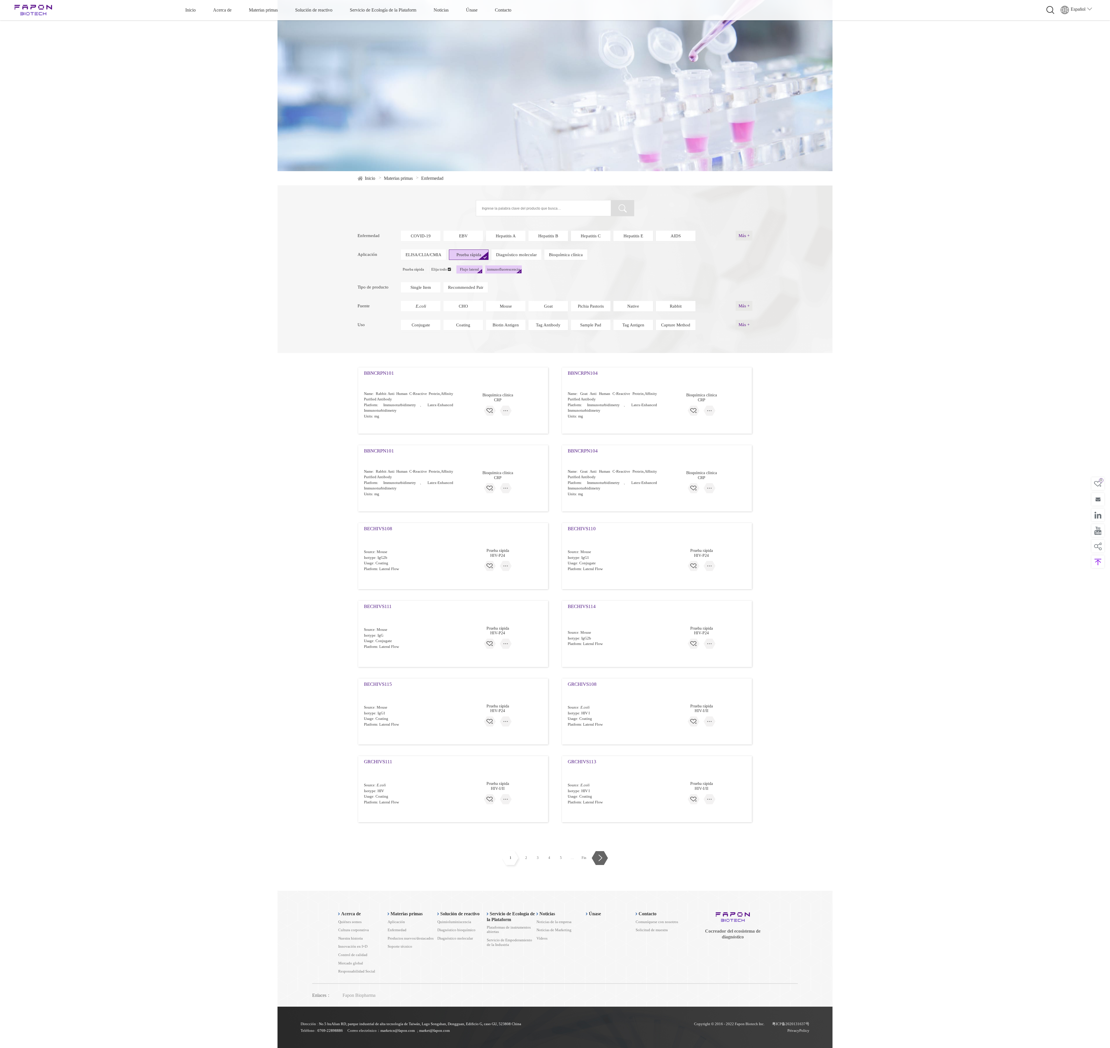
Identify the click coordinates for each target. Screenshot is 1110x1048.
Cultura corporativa (353, 930)
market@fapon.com (434, 1030)
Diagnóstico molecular (455, 938)
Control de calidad (352, 955)
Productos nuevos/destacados (411, 938)
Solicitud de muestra (652, 930)
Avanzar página (600, 858)
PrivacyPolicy (798, 1030)
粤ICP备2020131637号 (790, 1024)
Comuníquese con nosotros (657, 922)
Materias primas (263, 10)
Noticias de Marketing (553, 930)
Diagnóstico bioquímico (456, 930)
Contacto (503, 10)
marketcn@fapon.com (397, 1030)
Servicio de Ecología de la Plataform (383, 10)
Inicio (190, 10)
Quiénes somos (350, 922)
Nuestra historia (350, 938)
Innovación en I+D (352, 946)
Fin (584, 858)
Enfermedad (397, 930)
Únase (472, 10)
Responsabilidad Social (356, 971)
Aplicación (396, 922)
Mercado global (350, 963)
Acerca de (222, 10)
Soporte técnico (400, 946)
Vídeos (541, 938)
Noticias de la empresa (553, 922)
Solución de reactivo (313, 10)
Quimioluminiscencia (454, 922)
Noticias (441, 10)
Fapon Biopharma (359, 995)
